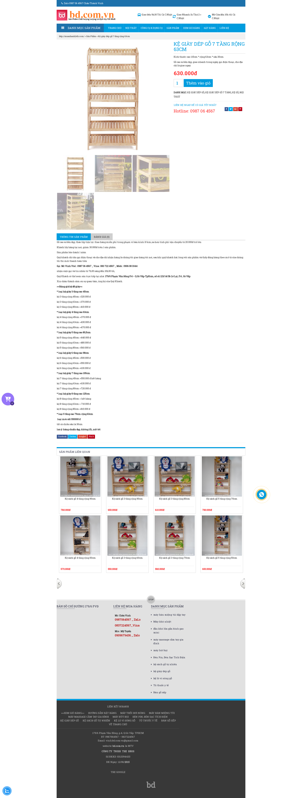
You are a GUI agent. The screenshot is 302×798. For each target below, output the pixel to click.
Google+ (82, 436)
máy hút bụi (160, 650)
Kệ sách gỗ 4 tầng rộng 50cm (80, 557)
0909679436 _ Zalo (127, 635)
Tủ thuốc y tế (161, 685)
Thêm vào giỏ (198, 83)
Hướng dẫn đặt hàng (102, 712)
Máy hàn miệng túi (162, 712)
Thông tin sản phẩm (74, 236)
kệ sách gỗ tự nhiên (165, 664)
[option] (96, 579)
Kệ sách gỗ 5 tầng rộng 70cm (221, 498)
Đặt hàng (210, 27)
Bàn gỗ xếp (159, 692)
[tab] (74, 236)
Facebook (62, 436)
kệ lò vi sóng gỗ (162, 678)
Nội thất (131, 27)
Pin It (91, 436)
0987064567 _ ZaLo (127, 619)
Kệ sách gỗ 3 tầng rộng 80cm (174, 498)
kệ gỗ (235, 92)
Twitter (72, 436)
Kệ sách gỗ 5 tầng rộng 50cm (221, 557)
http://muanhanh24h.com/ (71, 36)
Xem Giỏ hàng (191, 27)
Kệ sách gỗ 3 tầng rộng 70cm (174, 557)
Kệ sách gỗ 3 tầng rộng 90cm (127, 498)
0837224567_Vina (127, 625)
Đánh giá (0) (101, 236)
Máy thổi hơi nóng (132, 712)
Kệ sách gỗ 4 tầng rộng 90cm (80, 498)
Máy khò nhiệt (162, 621)
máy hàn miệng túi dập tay (169, 614)
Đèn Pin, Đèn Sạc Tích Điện (169, 657)
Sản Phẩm (173, 27)
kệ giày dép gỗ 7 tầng (218, 92)
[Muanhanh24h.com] (86, 14)
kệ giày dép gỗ (195, 92)
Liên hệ (224, 27)
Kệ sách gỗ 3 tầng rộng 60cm (127, 557)
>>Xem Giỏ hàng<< (72, 712)
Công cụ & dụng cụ (152, 27)
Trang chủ (114, 27)
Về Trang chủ (118, 724)
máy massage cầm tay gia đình (88, 716)
